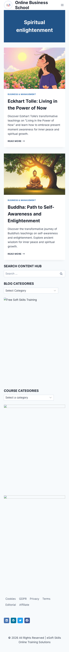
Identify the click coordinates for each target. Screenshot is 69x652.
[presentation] (34, 68)
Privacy (34, 598)
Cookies (10, 598)
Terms (46, 598)
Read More (16, 141)
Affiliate (24, 604)
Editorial (10, 604)
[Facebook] (27, 620)
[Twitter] (20, 620)
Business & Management (22, 94)
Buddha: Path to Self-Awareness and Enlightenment (31, 213)
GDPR (23, 598)
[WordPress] (13, 620)
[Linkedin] (6, 620)
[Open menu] (62, 5)
